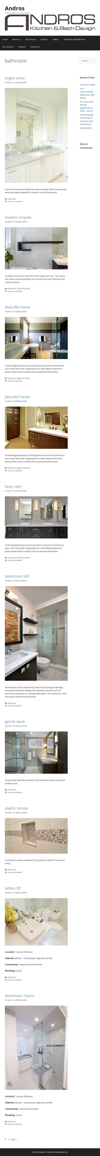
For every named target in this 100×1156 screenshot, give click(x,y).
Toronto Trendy (87, 84)
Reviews (22, 47)
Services (44, 39)
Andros (15, 8)
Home (5, 39)
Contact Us (35, 47)
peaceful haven (17, 396)
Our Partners (8, 47)
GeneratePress (61, 1152)
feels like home (17, 306)
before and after (23, 288)
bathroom (12, 199)
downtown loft (17, 576)
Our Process (30, 39)
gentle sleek (15, 721)
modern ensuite (18, 217)
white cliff (12, 888)
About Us (16, 39)
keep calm (13, 486)
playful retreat (16, 808)
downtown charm (19, 995)
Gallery (56, 39)
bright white (15, 78)
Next (14, 1139)
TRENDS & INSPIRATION (74, 39)
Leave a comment (15, 201)
